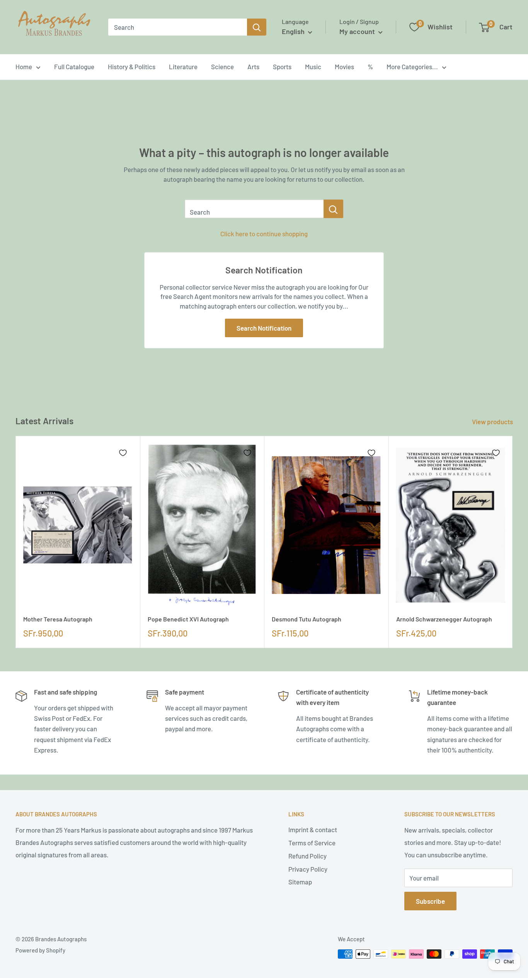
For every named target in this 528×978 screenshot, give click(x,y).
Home (23, 66)
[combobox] (177, 27)
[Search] (256, 27)
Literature (183, 66)
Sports (282, 66)
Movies (344, 66)
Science (222, 66)
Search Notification (264, 328)
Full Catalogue (74, 66)
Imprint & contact (312, 829)
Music (313, 66)
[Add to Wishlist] (123, 453)
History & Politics (131, 66)
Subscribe (430, 901)
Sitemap (300, 882)
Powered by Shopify (40, 950)
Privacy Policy (307, 869)
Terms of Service (312, 843)
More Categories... (412, 66)
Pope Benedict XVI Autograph (188, 619)
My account (357, 31)
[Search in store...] (333, 209)
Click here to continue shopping (264, 233)
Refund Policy (307, 856)
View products (493, 421)
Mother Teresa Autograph (57, 619)
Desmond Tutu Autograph (306, 619)
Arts (253, 66)
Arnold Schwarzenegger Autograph (444, 619)
